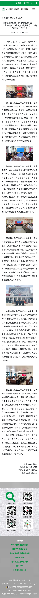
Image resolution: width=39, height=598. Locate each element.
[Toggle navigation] (34, 9)
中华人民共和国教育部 (19, 545)
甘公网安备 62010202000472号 (20, 587)
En (32, 3)
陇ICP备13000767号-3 (28, 584)
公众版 (18, 3)
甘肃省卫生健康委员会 (19, 562)
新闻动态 (19, 18)
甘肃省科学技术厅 (19, 570)
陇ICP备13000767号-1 (10, 584)
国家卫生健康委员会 (19, 549)
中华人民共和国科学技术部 (20, 553)
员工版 (26, 3)
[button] (37, 3)
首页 (12, 18)
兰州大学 (19, 566)
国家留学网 (19, 557)
